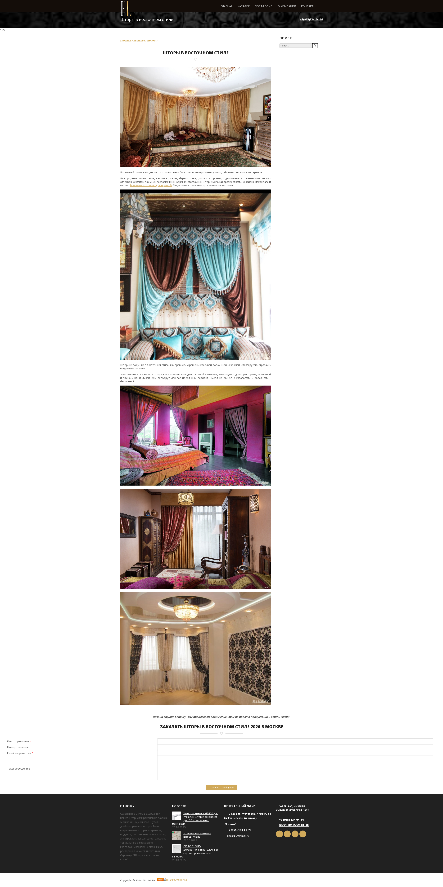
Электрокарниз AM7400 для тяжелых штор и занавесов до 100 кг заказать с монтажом (195, 818)
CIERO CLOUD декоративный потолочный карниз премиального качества (195, 851)
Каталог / (140, 40)
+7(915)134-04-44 (311, 19)
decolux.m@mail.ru (238, 835)
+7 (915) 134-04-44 (291, 820)
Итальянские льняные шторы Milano (197, 834)
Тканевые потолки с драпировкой (151, 185)
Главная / (126, 40)
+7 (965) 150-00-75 (239, 830)
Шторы (152, 40)
